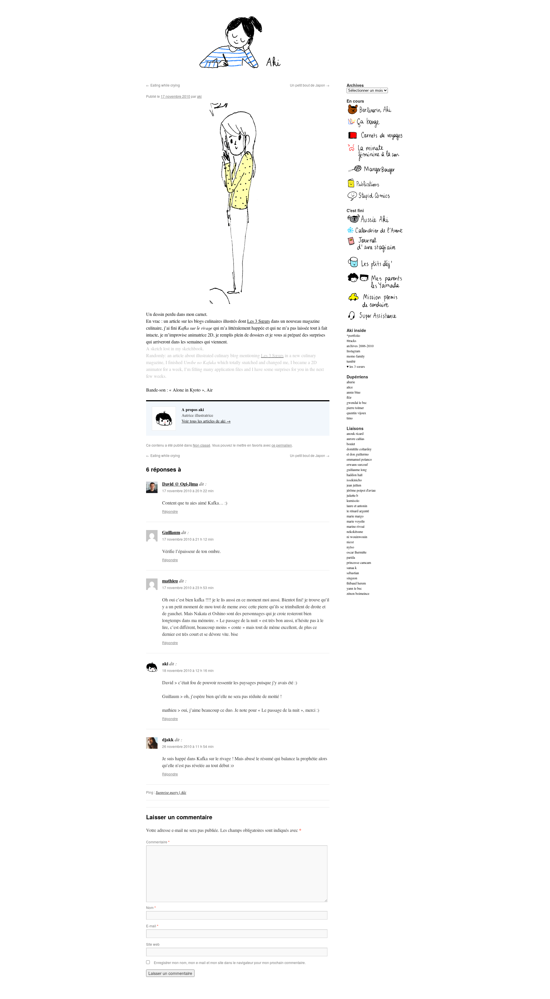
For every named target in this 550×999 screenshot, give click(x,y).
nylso (350, 547)
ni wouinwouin (357, 536)
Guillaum (171, 532)
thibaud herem (356, 583)
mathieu (170, 580)
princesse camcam (359, 562)
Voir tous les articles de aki (206, 421)
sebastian (353, 572)
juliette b (352, 495)
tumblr (351, 361)
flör (349, 397)
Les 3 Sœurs (258, 321)
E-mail (152, 925)
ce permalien (282, 445)
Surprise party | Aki (171, 792)
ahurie (351, 382)
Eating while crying (163, 85)
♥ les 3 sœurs (356, 366)
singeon (352, 578)
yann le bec (354, 588)
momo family (356, 356)
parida (351, 557)
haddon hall (354, 474)
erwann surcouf (357, 464)
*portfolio (353, 335)
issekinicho (354, 480)
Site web (153, 944)
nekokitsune (355, 531)
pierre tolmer (355, 407)
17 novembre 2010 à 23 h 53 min (188, 587)
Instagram (353, 351)
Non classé (201, 445)
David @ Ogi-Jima (180, 483)
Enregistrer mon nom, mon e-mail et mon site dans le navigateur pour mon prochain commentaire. (230, 962)
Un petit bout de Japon (309, 85)
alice (350, 387)
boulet (351, 443)
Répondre (170, 511)
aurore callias (355, 438)
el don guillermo (358, 454)
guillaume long (357, 469)
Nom (151, 907)
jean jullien (354, 485)
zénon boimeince (358, 593)
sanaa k (352, 567)
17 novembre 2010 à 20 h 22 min (188, 490)
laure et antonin (357, 505)
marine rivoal (355, 526)
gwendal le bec (357, 402)
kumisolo (353, 500)
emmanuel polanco (359, 459)
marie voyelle (356, 521)
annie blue (353, 392)
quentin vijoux (356, 412)
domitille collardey (359, 449)
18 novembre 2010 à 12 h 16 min (188, 670)
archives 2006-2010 (360, 345)
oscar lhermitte (356, 552)
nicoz (350, 541)
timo (350, 418)
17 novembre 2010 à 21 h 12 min (188, 539)
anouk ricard (355, 433)
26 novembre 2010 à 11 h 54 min (188, 746)
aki (199, 96)
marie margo (355, 516)
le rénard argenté (358, 511)
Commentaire (158, 841)
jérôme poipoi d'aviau (361, 490)
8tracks (351, 340)
